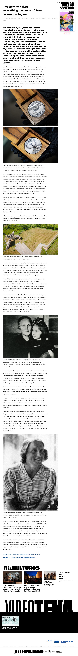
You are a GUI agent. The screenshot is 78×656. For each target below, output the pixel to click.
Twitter (13, 557)
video (60, 582)
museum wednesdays (65, 580)
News (4, 20)
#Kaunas (29, 652)
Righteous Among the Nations (30, 554)
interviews (61, 576)
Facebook (19, 557)
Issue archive (68, 33)
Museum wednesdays (51, 18)
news (60, 574)
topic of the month (64, 572)
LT (57, 2)
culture (67, 642)
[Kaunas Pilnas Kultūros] (66, 8)
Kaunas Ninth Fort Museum (11, 554)
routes (60, 578)
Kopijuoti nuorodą (29, 557)
